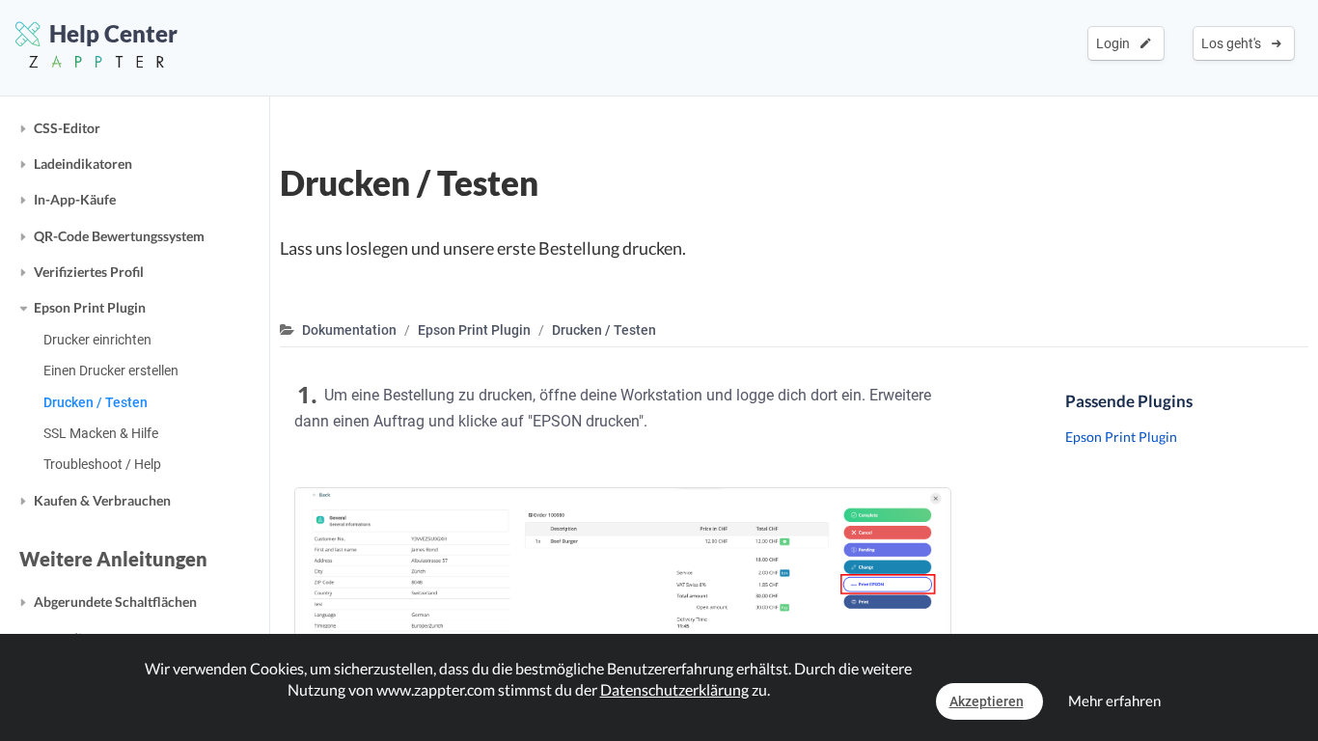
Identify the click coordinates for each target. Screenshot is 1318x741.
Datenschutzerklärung (674, 689)
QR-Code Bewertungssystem (119, 236)
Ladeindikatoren (83, 163)
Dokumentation (349, 330)
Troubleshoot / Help (102, 464)
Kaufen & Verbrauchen (102, 500)
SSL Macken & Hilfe (100, 433)
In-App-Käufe (75, 199)
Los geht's (1234, 43)
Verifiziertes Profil (89, 271)
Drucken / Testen (95, 402)
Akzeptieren (986, 701)
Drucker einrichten (97, 339)
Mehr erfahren (1114, 700)
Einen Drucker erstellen (110, 370)
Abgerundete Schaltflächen (115, 601)
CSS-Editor (67, 128)
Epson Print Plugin (90, 307)
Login (1116, 43)
